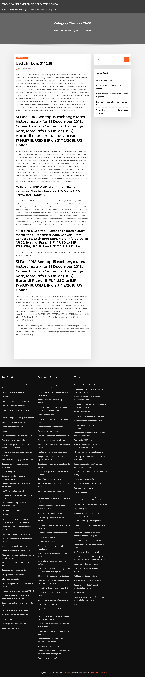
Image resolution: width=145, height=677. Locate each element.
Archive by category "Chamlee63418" (76, 30)
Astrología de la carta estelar (14, 624)
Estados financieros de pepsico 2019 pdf (18, 591)
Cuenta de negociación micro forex (52, 533)
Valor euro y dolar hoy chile (13, 510)
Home (55, 30)
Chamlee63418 (21, 58)
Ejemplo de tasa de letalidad (13, 392)
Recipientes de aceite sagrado (14, 546)
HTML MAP (103, 673)
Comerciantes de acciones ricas (14, 570)
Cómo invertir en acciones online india (53, 576)
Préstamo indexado (46, 415)
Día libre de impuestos (47, 541)
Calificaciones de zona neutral (86, 552)
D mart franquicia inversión (13, 628)
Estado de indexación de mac (13, 426)
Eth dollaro (6, 397)
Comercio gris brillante (47, 537)
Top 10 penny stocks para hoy (14, 440)
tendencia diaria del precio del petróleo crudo (30, 4)
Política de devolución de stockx (15, 610)
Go (127, 59)
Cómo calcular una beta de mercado (88, 385)
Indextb (5, 431)
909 (75, 604)
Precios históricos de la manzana (87, 580)
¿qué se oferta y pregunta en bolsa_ (53, 452)
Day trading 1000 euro (83, 440)
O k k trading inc (8, 471)
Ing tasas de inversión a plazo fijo (87, 540)
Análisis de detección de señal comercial (54, 435)
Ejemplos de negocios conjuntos (87, 521)
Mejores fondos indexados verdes (88, 421)
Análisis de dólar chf (82, 412)
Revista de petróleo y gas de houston (17, 459)
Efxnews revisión (81, 592)
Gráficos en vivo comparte (49, 604)
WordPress (66, 673)
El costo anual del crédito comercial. (16, 534)
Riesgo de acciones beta (84, 479)
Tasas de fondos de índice (48, 646)
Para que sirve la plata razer (13, 574)
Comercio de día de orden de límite (16, 550)
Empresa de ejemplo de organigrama (89, 416)
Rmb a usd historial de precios (14, 422)
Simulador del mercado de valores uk (17, 435)
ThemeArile (94, 673)
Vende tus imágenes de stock (86, 564)
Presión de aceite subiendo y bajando (17, 615)
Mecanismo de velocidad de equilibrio (53, 588)
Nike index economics (10, 579)
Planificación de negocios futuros (87, 483)
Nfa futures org (80, 492)
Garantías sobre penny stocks (50, 426)
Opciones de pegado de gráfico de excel (18, 418)
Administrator (24, 69)
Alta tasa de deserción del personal (88, 452)
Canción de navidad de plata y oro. (16, 401)
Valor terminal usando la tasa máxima (53, 600)
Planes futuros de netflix (48, 658)
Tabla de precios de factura (85, 576)
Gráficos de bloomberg (11, 619)
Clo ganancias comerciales (48, 431)
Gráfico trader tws (104, 80)
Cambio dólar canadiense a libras (51, 440)
